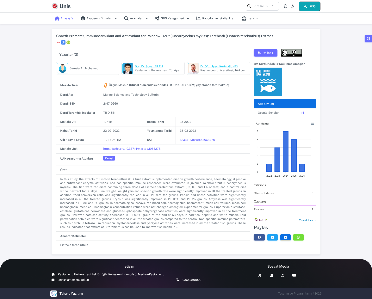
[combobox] (262, 6)
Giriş (312, 6)
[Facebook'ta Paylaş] (259, 237)
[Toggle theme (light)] (292, 6)
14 (302, 112)
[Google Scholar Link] (63, 42)
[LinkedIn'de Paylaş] (285, 237)
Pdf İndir (267, 52)
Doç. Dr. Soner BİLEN (149, 66)
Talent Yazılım (71, 293)
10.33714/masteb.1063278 (197, 139)
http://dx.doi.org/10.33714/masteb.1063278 (132, 148)
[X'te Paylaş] (272, 237)
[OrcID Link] (68, 42)
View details (306, 220)
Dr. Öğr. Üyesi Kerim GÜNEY (219, 66)
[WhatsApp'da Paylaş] (298, 237)
